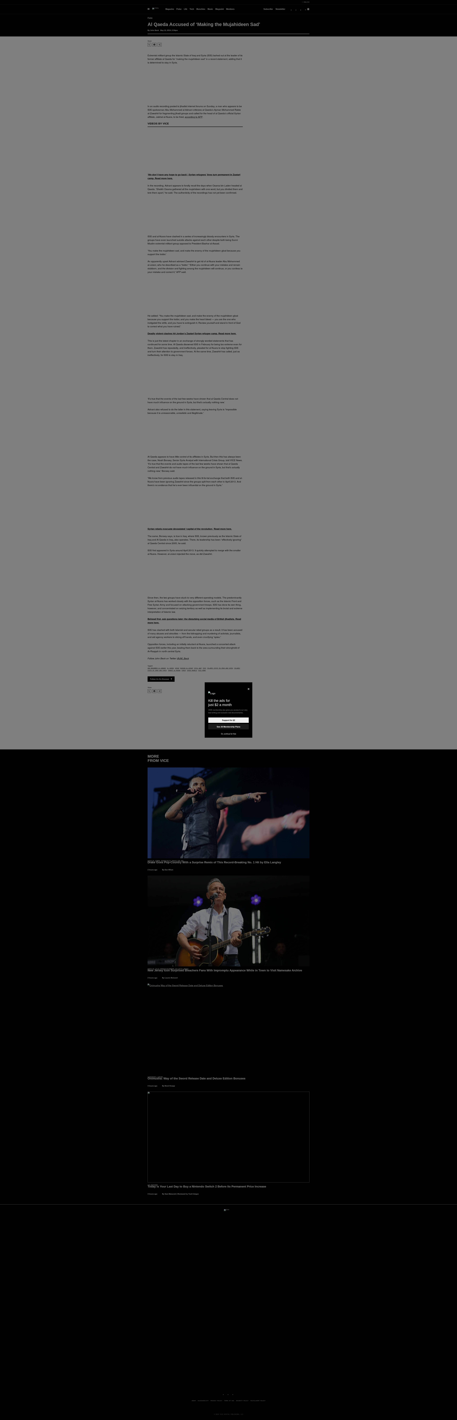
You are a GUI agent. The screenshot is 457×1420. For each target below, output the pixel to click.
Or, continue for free (228, 734)
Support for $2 (228, 720)
